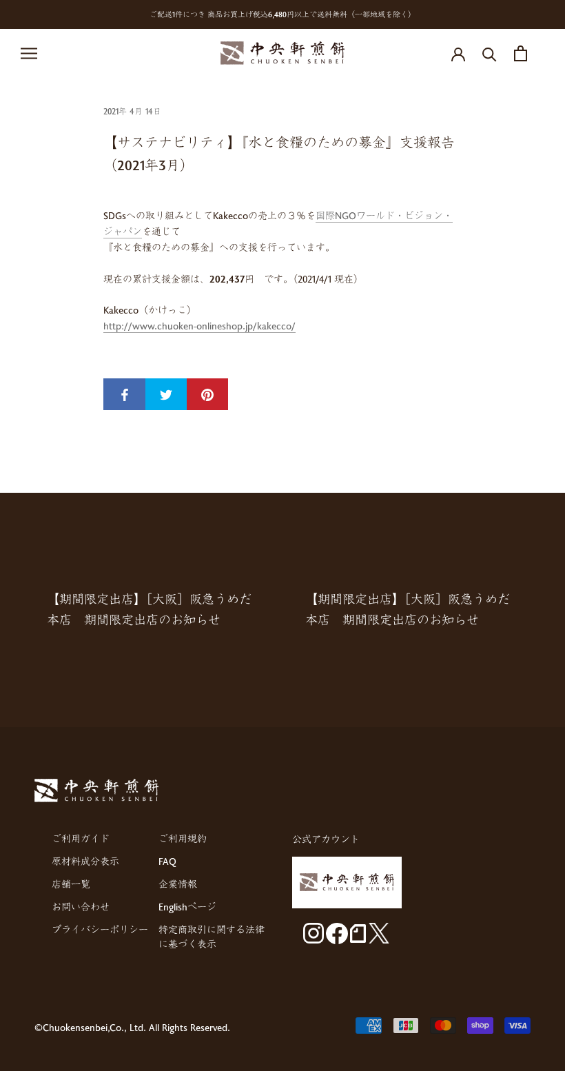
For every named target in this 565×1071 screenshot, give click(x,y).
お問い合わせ (81, 906)
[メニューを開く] (29, 53)
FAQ (167, 861)
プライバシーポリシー (100, 929)
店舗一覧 (71, 883)
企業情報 (177, 883)
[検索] (489, 53)
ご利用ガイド (81, 838)
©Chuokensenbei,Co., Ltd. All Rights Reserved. (132, 1027)
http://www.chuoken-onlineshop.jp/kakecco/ (199, 325)
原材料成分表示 (85, 861)
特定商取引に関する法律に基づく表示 (211, 936)
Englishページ (187, 906)
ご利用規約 (182, 838)
